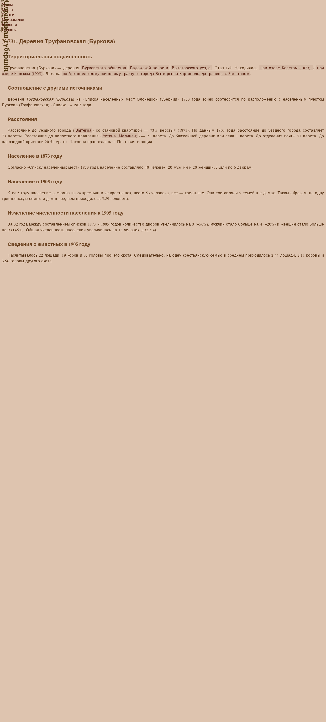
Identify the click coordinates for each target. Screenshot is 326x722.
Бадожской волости (149, 67)
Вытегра (83, 130)
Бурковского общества (104, 67)
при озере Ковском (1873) (286, 67)
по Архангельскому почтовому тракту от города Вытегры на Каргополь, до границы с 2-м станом (156, 73)
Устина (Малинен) (120, 135)
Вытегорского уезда (191, 67)
